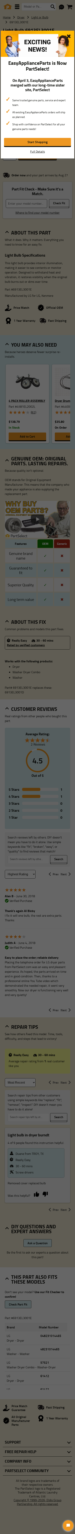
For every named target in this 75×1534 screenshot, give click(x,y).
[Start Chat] (68, 1525)
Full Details (37, 151)
